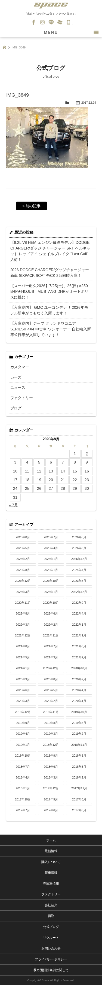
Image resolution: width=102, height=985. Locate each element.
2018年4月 (23, 777)
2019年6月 (79, 722)
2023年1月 (51, 591)
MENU (51, 32)
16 (87, 471)
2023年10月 (51, 580)
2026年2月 (23, 558)
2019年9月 (23, 722)
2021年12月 (23, 635)
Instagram (42, 22)
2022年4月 (79, 613)
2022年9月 (79, 602)
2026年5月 (23, 548)
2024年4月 (79, 570)
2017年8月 (79, 799)
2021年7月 (51, 646)
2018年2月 (79, 777)
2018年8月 (79, 755)
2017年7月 (23, 810)
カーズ (16, 377)
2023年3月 (23, 591)
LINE (51, 22)
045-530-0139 (68, 22)
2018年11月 (79, 744)
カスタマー (19, 367)
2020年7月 (79, 679)
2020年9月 (23, 679)
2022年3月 (23, 624)
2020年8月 (51, 679)
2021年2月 (79, 657)
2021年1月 (23, 668)
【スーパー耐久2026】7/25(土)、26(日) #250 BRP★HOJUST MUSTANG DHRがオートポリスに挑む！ (49, 291)
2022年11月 (23, 602)
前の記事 (32, 206)
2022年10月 (51, 602)
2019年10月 (79, 712)
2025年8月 (23, 570)
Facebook (33, 22)
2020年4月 (79, 690)
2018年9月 (51, 755)
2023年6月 (79, 580)
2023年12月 (23, 580)
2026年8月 (23, 537)
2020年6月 (23, 690)
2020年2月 (51, 700)
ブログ (16, 408)
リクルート (51, 938)
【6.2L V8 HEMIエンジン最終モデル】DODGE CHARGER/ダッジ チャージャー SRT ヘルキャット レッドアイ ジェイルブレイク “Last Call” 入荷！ (50, 251)
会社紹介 (51, 905)
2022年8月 (23, 613)
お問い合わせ (59, 22)
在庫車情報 (51, 883)
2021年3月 (51, 657)
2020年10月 (79, 668)
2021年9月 (79, 635)
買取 (51, 916)
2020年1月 (79, 700)
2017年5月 (79, 810)
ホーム (51, 840)
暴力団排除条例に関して (51, 970)
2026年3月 (79, 548)
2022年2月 (51, 624)
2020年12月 (51, 668)
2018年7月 (23, 766)
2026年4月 (51, 548)
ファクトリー (21, 398)
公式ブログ (51, 927)
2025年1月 (51, 570)
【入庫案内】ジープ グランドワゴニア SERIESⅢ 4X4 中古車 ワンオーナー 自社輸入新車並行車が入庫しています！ (50, 329)
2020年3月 (23, 700)
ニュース (18, 387)
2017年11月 (79, 788)
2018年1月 (23, 788)
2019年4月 (23, 733)
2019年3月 (51, 733)
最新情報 (51, 851)
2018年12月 (51, 744)
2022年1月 (79, 624)
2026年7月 (51, 537)
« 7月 (13, 505)
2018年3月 (51, 777)
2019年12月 (23, 712)
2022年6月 (51, 613)
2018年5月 (79, 766)
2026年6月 (79, 537)
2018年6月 (51, 766)
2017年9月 (51, 799)
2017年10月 (23, 799)
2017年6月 (51, 810)
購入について (51, 862)
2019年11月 (51, 712)
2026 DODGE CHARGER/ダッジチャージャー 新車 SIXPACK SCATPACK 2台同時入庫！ (49, 273)
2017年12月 (51, 788)
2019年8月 (51, 722)
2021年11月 (51, 635)
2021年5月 (23, 657)
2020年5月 (51, 690)
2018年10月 (23, 755)
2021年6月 (79, 646)
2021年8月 (23, 646)
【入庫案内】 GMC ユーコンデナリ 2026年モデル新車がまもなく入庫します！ (49, 310)
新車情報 (51, 873)
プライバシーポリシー (51, 959)
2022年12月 (79, 591)
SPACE (51, 5)
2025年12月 (79, 558)
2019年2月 (79, 733)
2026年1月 (51, 558)
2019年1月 (23, 744)
